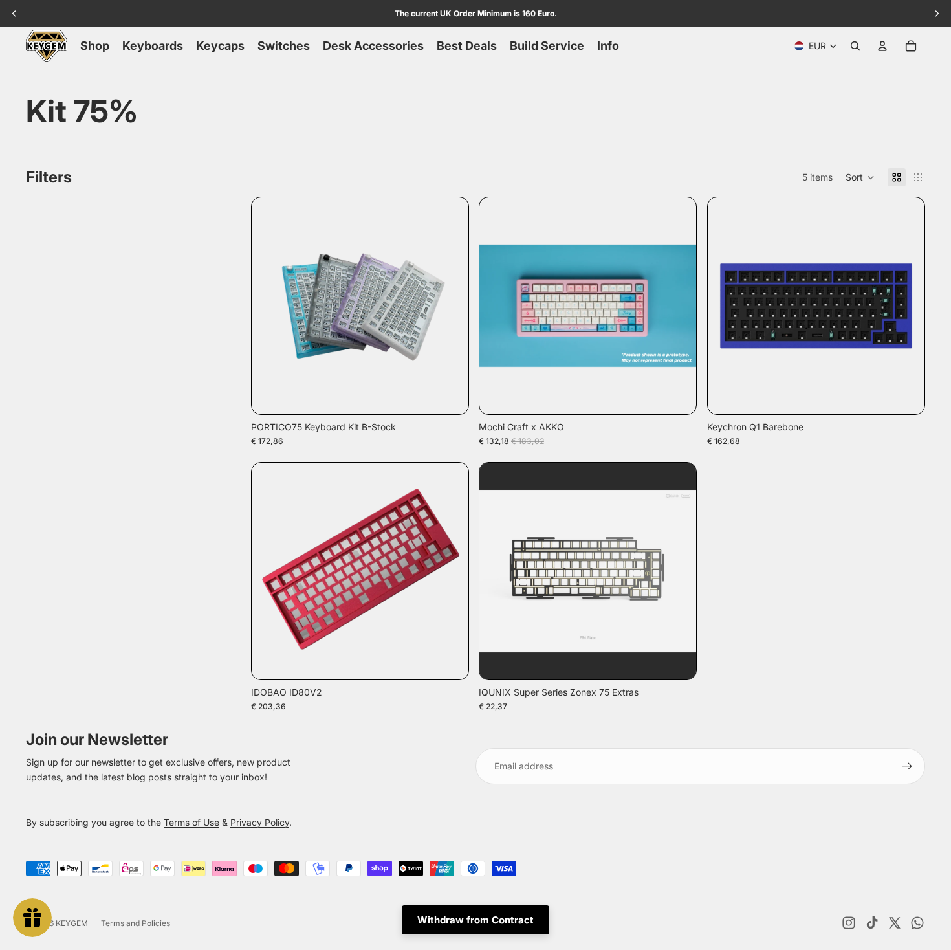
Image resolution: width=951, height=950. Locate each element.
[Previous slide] (271, 305)
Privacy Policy (259, 822)
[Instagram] (849, 923)
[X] (894, 923)
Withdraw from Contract (475, 920)
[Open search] (855, 46)
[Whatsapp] (917, 923)
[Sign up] (907, 766)
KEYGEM (72, 923)
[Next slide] (448, 305)
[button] (860, 177)
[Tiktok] (872, 923)
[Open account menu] (882, 46)
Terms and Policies (135, 923)
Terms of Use (191, 822)
